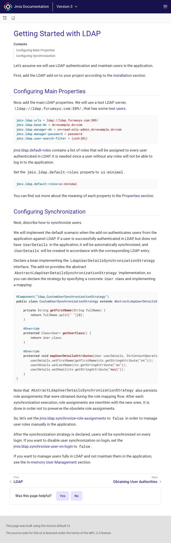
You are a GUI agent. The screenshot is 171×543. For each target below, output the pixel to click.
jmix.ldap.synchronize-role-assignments (73, 418)
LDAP (18, 481)
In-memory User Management (52, 462)
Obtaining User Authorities (135, 481)
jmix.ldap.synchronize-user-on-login (43, 446)
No (77, 496)
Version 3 (65, 6)
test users (117, 108)
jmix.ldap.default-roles (32, 150)
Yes (62, 496)
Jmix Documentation (30, 6)
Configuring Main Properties (35, 50)
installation (122, 75)
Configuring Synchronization (35, 56)
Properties (131, 195)
